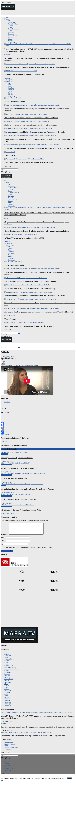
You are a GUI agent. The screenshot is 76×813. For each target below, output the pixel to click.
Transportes (7, 705)
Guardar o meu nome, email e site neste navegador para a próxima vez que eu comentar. (28, 547)
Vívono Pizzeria (10, 155)
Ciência (10, 25)
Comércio (11, 88)
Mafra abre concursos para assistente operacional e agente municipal (30, 125)
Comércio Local (9, 81)
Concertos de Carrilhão (11, 669)
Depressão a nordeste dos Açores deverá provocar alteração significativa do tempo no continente (37, 727)
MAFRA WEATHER (38, 571)
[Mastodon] (38, 426)
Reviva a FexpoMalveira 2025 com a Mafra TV (19, 468)
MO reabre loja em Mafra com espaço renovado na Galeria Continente (31, 118)
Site (2, 544)
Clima (10, 27)
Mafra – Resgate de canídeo (14, 101)
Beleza (10, 86)
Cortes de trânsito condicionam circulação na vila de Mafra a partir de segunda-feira (36, 67)
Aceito (69, 778)
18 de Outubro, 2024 (7, 503)
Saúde (10, 39)
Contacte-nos (8, 749)
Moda (10, 91)
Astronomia (11, 22)
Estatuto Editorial (9, 744)
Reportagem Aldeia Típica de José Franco (17, 458)
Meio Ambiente (12, 35)
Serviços (10, 94)
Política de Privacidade (11, 747)
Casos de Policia (13, 24)
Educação (7, 677)
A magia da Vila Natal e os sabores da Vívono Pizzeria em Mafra (29, 163)
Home (6, 17)
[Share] (38, 432)
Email (3, 540)
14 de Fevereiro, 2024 (7, 356)
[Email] (38, 429)
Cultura (10, 30)
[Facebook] (38, 423)
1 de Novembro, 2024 (7, 492)
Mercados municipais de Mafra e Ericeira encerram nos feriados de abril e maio (34, 132)
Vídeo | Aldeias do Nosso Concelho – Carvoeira (18, 499)
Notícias (6, 19)
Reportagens (8, 80)
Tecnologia (11, 42)
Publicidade (7, 166)
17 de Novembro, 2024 (7, 482)
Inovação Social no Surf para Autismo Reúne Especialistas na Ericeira (27, 489)
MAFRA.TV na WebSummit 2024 (14, 479)
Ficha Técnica (8, 742)
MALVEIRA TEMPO (38, 589)
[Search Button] (19, 333)
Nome (3, 537)
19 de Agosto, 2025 (6, 472)
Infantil (6, 680)
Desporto (11, 32)
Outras (6, 687)
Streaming (7, 78)
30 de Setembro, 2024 (7, 513)
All (9, 20)
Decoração (11, 89)
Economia (11, 34)
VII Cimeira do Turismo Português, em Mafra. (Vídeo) (21, 510)
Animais (10, 84)
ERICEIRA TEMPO (38, 580)
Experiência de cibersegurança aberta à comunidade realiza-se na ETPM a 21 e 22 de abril (38, 148)
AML (6, 652)
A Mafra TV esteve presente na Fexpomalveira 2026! (24, 74)
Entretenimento (8, 679)
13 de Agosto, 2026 (6, 461)
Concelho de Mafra (13, 29)
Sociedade (11, 40)
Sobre (6, 745)
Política (10, 37)
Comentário (5, 534)
